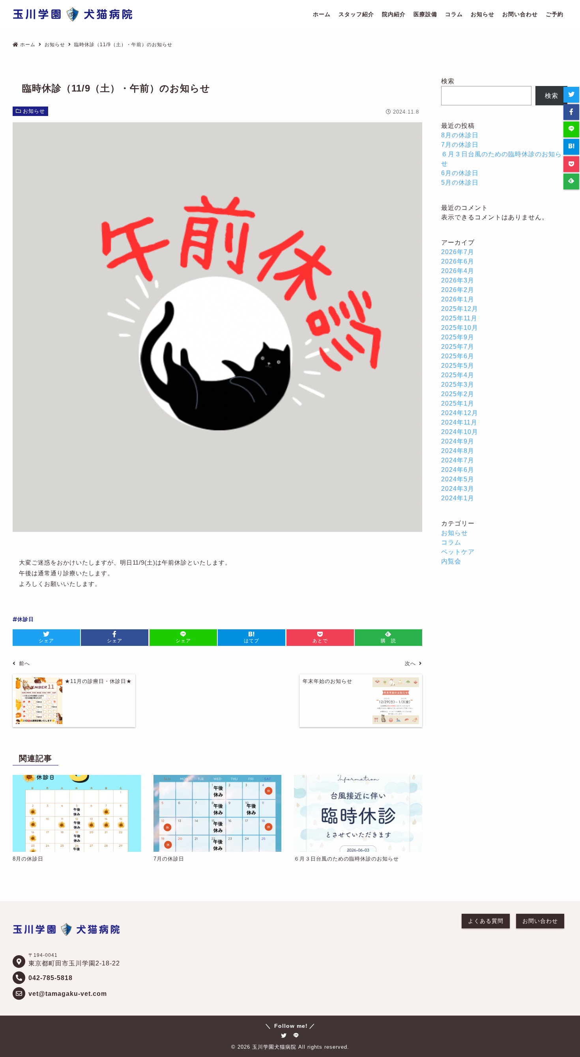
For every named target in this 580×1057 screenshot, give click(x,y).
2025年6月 (457, 356)
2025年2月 (457, 394)
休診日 (25, 619)
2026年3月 (457, 280)
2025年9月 (457, 337)
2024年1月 (457, 498)
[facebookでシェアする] (571, 112)
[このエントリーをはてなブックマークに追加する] (571, 147)
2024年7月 (457, 460)
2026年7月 (457, 252)
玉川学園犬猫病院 (274, 1047)
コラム (451, 542)
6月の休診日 (460, 173)
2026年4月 (457, 271)
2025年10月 (459, 327)
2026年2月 (457, 289)
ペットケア (458, 551)
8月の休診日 (460, 135)
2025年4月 (457, 375)
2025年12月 (459, 308)
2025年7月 (457, 346)
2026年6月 (457, 261)
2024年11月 (459, 422)
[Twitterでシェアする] (571, 95)
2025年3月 (457, 384)
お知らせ (34, 111)
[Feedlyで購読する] (571, 181)
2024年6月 (457, 469)
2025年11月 (459, 318)
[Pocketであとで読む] (571, 164)
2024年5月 (457, 479)
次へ (410, 663)
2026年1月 (457, 299)
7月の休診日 (460, 144)
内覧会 (451, 561)
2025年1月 (457, 403)
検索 (448, 81)
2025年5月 (457, 365)
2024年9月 (457, 441)
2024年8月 (457, 450)
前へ (24, 663)
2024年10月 (459, 431)
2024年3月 (457, 488)
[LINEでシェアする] (571, 129)
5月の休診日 (460, 182)
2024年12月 (459, 413)
